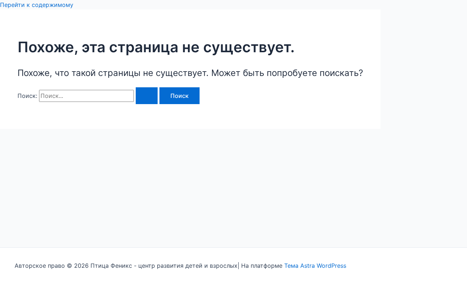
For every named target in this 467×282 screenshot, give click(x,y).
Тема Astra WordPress (315, 265)
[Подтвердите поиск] (147, 95)
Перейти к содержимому (36, 4)
